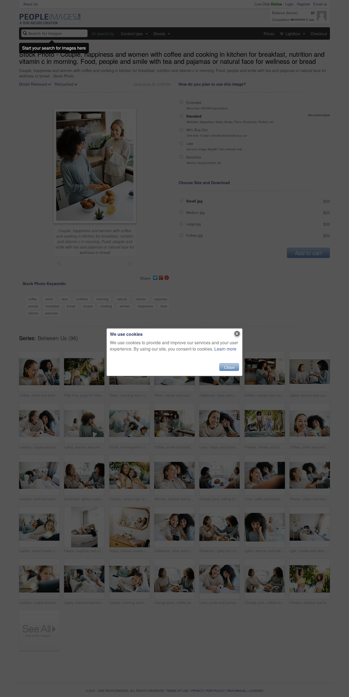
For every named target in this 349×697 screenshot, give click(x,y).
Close (229, 367)
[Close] (237, 334)
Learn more (225, 349)
